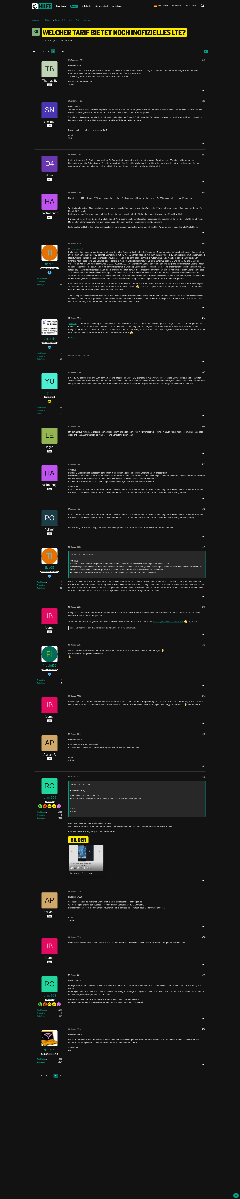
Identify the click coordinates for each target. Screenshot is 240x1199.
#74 (204, 696)
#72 (204, 607)
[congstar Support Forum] (42, 6)
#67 (204, 372)
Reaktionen (41, 278)
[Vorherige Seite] (34, 51)
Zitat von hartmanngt (83, 554)
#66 (204, 318)
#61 (204, 60)
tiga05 (73, 323)
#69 (204, 464)
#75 (204, 734)
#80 (204, 1029)
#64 (204, 192)
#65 (204, 243)
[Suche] (202, 6)
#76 (204, 777)
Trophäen (41, 281)
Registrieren (190, 5)
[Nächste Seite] (62, 51)
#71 (204, 547)
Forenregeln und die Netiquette (167, 621)
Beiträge (40, 284)
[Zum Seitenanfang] (236, 1195)
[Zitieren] (203, 90)
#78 (204, 937)
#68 (204, 426)
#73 (204, 645)
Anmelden (176, 5)
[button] (161, 6)
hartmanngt (75, 249)
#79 (204, 975)
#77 (204, 891)
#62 (204, 101)
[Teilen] (206, 51)
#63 (204, 154)
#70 (204, 509)
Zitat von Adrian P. (82, 784)
